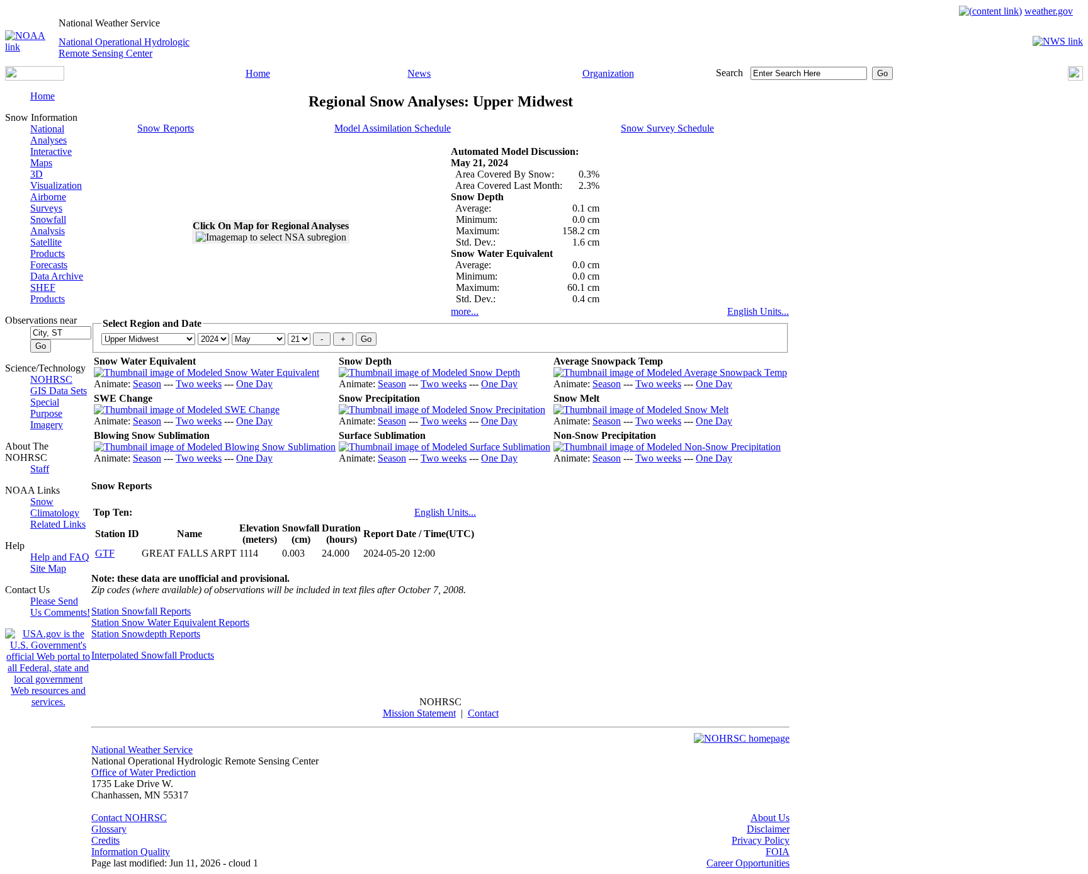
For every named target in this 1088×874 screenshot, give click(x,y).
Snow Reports (165, 128)
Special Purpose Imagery (46, 413)
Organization (608, 73)
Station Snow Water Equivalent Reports (170, 622)
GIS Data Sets (58, 390)
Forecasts (48, 264)
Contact (483, 713)
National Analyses (48, 134)
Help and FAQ (59, 557)
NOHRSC (51, 379)
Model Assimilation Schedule (392, 128)
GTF (105, 553)
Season (147, 383)
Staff (39, 468)
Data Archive (56, 276)
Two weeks (199, 383)
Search (729, 72)
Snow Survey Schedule (667, 128)
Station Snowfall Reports (141, 611)
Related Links (58, 524)
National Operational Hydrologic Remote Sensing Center (124, 48)
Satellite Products (47, 248)
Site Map (48, 568)
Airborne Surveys (48, 202)
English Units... (758, 311)
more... (465, 311)
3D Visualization (56, 180)
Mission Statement (419, 713)
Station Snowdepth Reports (145, 633)
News (419, 73)
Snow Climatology (54, 507)
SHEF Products (47, 293)
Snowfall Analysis (48, 225)
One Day (254, 383)
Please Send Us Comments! (60, 607)
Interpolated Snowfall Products (152, 655)
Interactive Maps (51, 157)
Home (258, 73)
